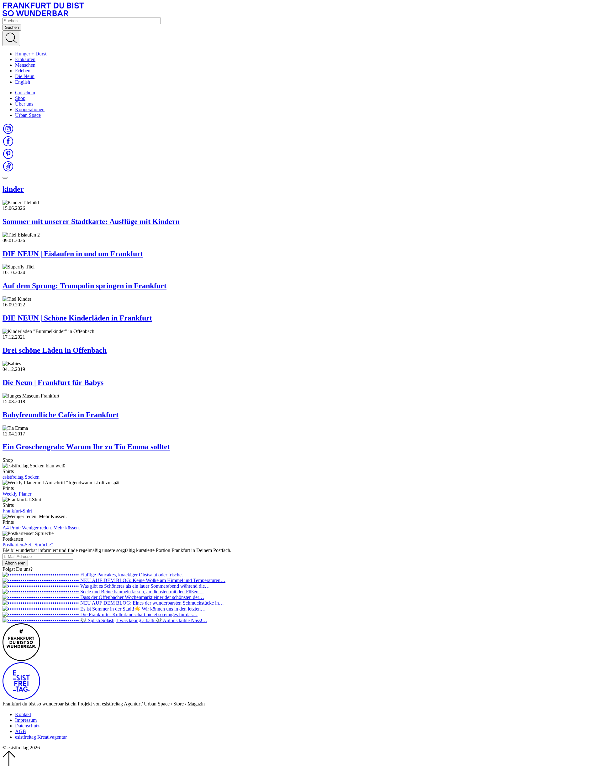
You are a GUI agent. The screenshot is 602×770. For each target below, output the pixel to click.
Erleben (22, 70)
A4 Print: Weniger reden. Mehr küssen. (41, 527)
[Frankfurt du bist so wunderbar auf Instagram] (8, 132)
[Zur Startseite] (43, 14)
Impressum (26, 720)
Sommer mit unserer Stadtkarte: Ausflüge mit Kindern (91, 221)
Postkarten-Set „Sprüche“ (28, 544)
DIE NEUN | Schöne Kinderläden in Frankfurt (77, 318)
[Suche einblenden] (11, 38)
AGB (20, 731)
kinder (13, 189)
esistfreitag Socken (21, 477)
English (22, 82)
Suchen (12, 27)
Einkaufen (25, 59)
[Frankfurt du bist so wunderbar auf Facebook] (8, 145)
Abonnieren (15, 563)
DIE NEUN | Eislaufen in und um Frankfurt (73, 254)
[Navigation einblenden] (5, 178)
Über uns (24, 104)
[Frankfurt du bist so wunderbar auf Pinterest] (8, 157)
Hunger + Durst (30, 53)
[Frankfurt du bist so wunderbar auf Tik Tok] (8, 170)
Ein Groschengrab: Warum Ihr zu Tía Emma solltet (86, 447)
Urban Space (28, 115)
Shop (20, 98)
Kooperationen (30, 109)
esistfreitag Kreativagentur (41, 737)
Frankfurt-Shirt (17, 510)
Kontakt (23, 714)
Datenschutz (27, 725)
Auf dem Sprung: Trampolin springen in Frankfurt (84, 286)
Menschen (25, 65)
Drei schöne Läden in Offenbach (55, 350)
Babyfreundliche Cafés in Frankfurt (61, 415)
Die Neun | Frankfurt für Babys (53, 382)
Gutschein (25, 92)
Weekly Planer (17, 494)
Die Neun (24, 76)
